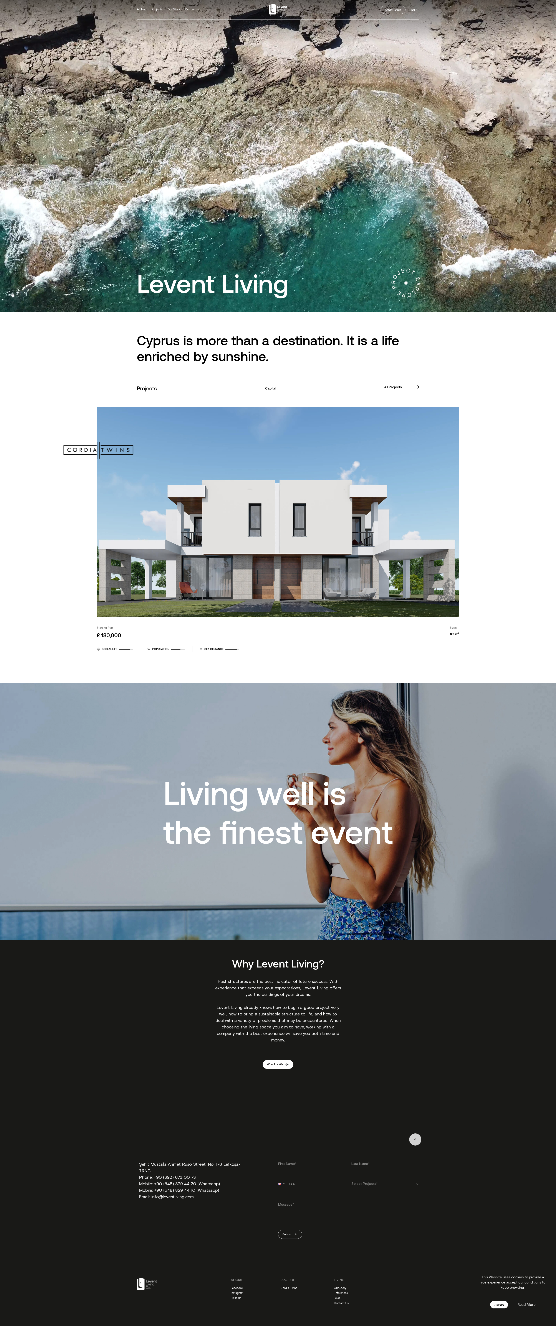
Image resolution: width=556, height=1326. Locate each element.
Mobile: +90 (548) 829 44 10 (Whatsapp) (179, 1190)
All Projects (393, 387)
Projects (157, 9)
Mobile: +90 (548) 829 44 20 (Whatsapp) (179, 1184)
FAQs (337, 1298)
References (341, 1293)
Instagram (237, 1293)
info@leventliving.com (172, 1197)
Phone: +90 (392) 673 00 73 (167, 1177)
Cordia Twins (288, 1288)
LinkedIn (236, 1298)
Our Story (173, 9)
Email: (145, 1197)
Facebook (237, 1288)
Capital (270, 388)
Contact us (192, 9)
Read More (527, 1304)
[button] (282, 1184)
